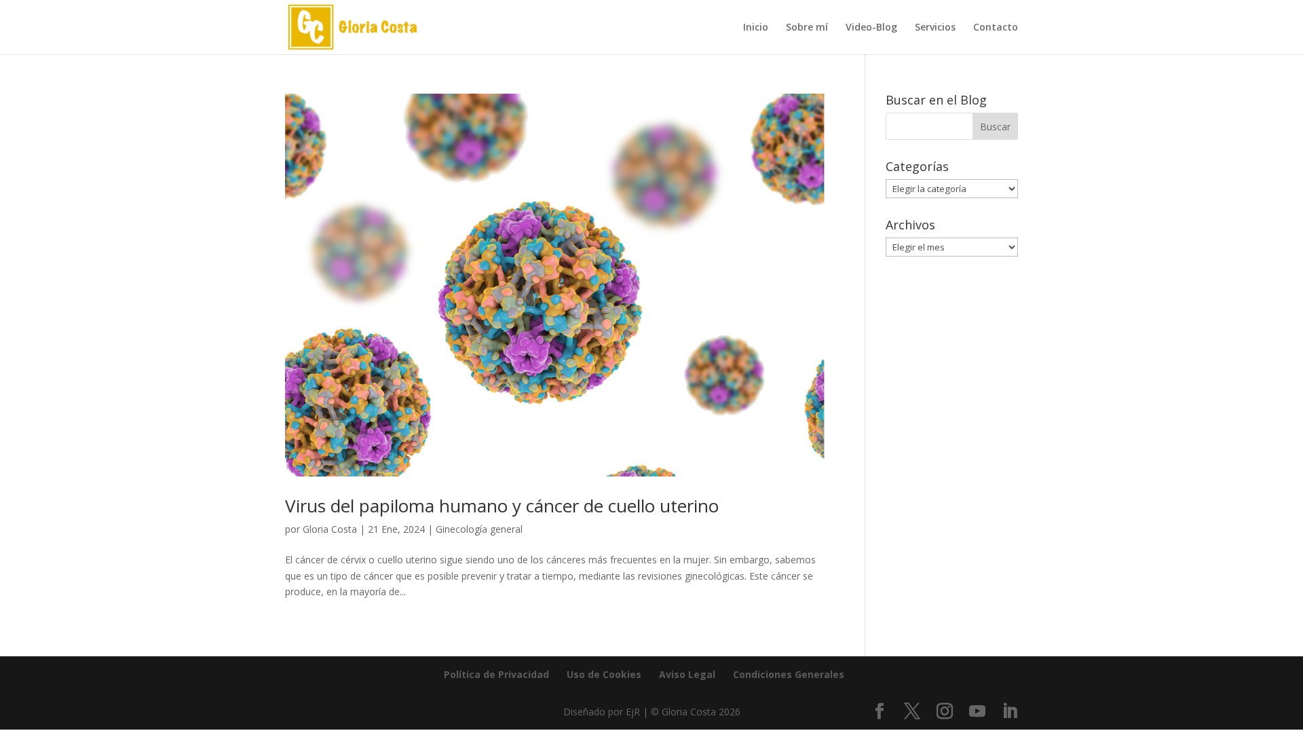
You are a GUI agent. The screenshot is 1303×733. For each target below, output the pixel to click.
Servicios (935, 27)
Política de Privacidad (496, 674)
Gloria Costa (330, 529)
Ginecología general (479, 529)
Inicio (755, 27)
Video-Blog (871, 27)
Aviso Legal (687, 674)
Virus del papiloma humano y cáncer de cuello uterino (502, 505)
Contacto (995, 27)
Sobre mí (807, 27)
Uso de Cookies (604, 674)
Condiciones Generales (788, 674)
